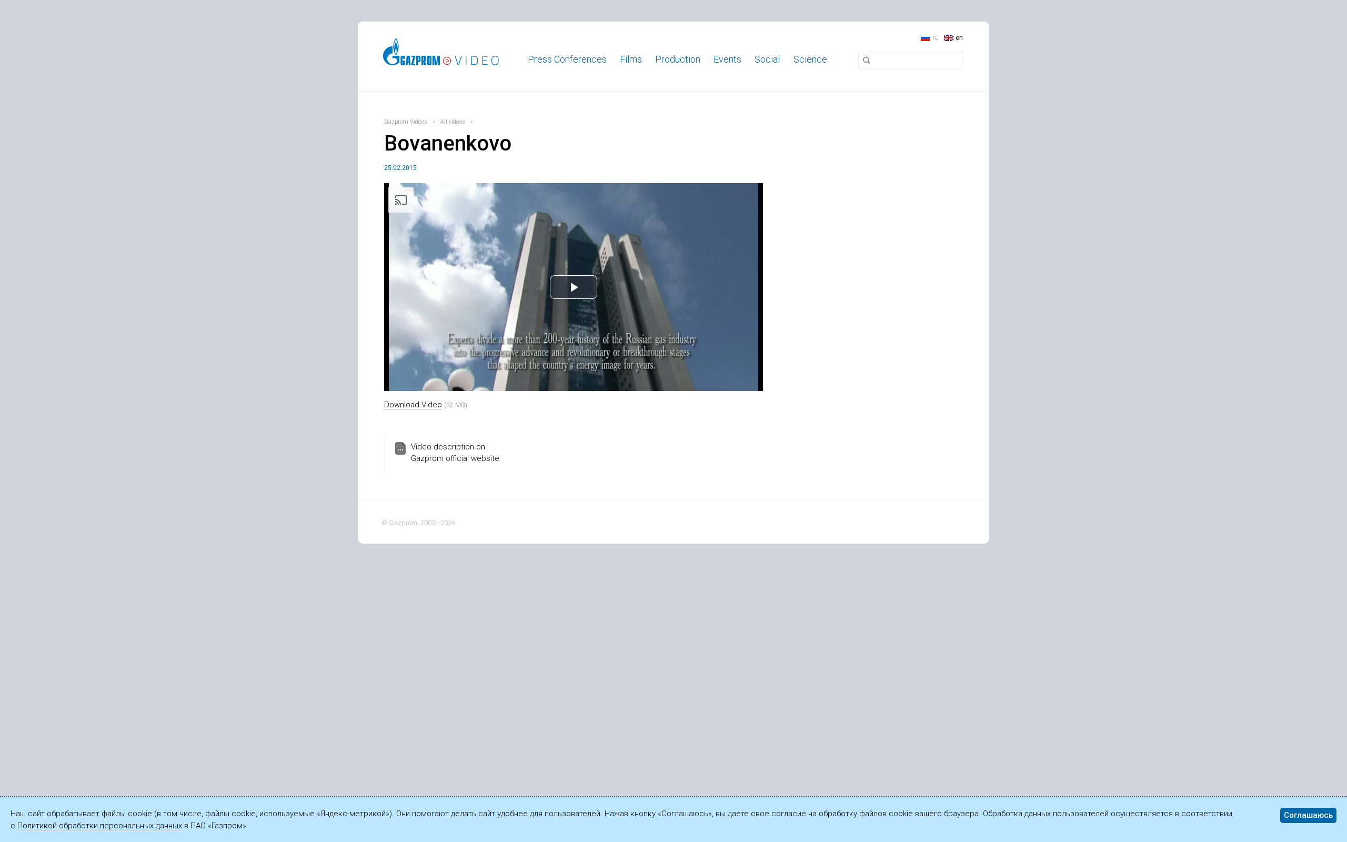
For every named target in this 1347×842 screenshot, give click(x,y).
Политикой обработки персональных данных (99, 825)
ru (935, 38)
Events (727, 59)
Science (810, 59)
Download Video (413, 404)
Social (767, 59)
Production (677, 59)
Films (631, 59)
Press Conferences (567, 59)
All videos (452, 121)
